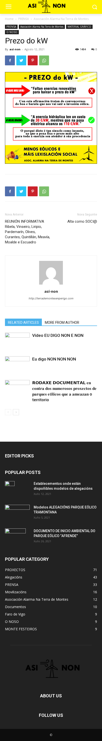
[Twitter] (21, 60)
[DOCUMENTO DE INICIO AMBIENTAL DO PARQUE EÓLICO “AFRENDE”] (15, 537)
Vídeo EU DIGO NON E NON (57, 335)
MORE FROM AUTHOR (62, 323)
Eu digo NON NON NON (54, 359)
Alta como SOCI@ (82, 221)
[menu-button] (8, 7)
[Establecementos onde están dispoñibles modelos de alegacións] (10, 489)
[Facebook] (10, 60)
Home (9, 19)
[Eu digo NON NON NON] (17, 364)
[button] (95, 7)
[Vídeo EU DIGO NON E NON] (17, 341)
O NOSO (11, 32)
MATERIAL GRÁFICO (79, 26)
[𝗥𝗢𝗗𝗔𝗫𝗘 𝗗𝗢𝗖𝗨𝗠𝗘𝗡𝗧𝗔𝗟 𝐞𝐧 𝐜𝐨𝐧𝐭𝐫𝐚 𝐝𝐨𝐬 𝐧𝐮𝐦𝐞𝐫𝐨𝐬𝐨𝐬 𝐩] (17, 388)
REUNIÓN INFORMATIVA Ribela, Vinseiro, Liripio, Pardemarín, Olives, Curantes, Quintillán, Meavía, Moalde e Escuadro (27, 231)
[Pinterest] (33, 60)
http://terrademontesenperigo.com (51, 298)
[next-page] (16, 412)
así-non (15, 49)
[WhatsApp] (44, 60)
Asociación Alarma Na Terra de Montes (61, 19)
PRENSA (23, 19)
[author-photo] (51, 284)
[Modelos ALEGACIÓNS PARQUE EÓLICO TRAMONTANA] (17, 513)
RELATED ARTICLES (23, 323)
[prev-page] (8, 412)
